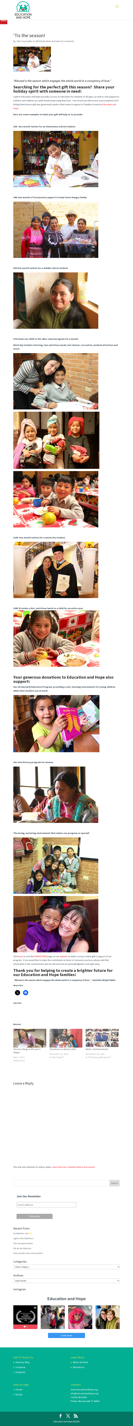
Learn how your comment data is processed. (73, 1167)
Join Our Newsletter (29, 1196)
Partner (19, 1389)
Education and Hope (51, 41)
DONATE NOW (40, 956)
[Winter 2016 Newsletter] (102, 1038)
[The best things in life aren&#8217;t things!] (29, 1038)
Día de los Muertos (22, 1248)
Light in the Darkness (23, 1238)
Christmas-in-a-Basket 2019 (62, 1049)
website (64, 956)
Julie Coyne (21, 41)
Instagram (20, 1372)
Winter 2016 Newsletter (97, 1049)
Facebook (20, 1367)
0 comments (68, 41)
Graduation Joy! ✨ (22, 1233)
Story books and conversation (28, 1253)
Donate (19, 1394)
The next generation (23, 1243)
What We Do (78, 1367)
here (20, 956)
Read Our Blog (23, 1362)
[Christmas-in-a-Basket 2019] (65, 1038)
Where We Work (80, 1362)
